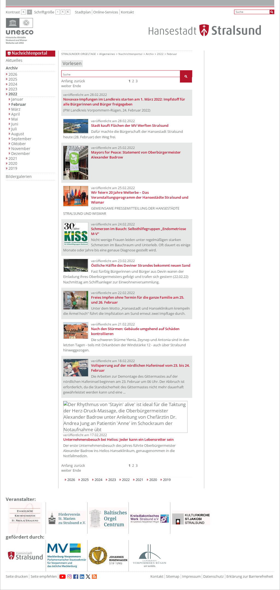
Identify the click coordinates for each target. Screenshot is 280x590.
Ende (77, 85)
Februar (18, 104)
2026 (12, 74)
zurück (79, 80)
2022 (12, 94)
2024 (12, 84)
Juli (14, 129)
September (21, 138)
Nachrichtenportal (130, 54)
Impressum (191, 576)
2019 (12, 168)
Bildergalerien (19, 176)
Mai (14, 119)
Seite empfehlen (44, 576)
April (15, 114)
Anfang (67, 80)
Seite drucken (17, 576)
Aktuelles (14, 60)
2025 (12, 79)
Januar (17, 99)
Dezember (20, 153)
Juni (14, 124)
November (20, 148)
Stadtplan (83, 12)
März (16, 109)
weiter (66, 85)
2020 (12, 163)
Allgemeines (107, 54)
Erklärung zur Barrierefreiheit (249, 576)
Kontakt (127, 12)
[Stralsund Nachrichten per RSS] (94, 576)
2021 (12, 158)
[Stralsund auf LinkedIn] (82, 576)
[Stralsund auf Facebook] (75, 576)
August (17, 133)
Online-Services (105, 12)
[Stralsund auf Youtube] (62, 576)
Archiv (12, 68)
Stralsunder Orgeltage (78, 54)
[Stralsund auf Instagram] (69, 576)
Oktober (18, 143)
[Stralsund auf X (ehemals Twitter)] (88, 576)
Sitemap (172, 576)
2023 (12, 89)
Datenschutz (213, 576)
